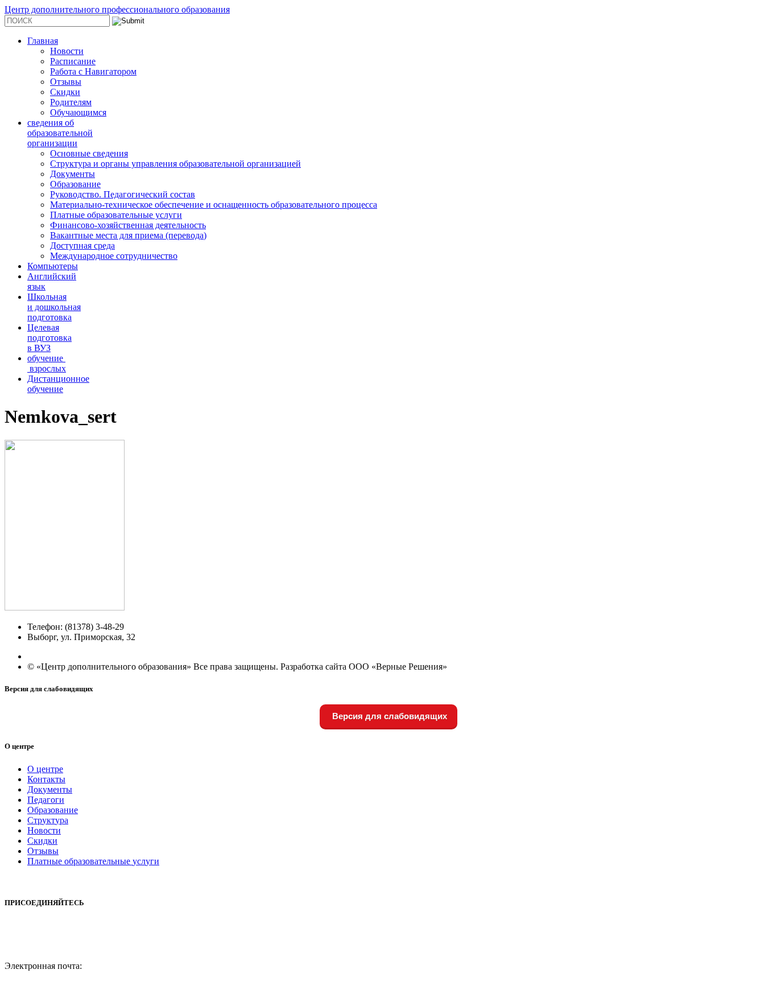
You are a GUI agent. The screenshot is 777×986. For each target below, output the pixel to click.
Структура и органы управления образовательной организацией (175, 163)
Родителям (71, 102)
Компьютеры (52, 266)
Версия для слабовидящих (388, 716)
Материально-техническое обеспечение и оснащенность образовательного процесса (213, 204)
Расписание (73, 61)
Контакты (46, 779)
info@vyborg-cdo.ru (41, 976)
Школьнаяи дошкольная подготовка (54, 307)
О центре (45, 769)
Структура (47, 820)
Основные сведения (89, 153)
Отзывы (65, 81)
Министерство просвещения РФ (67, 880)
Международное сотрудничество (113, 256)
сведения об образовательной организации (60, 133)
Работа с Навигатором (93, 71)
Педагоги (45, 800)
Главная (42, 41)
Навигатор (25, 955)
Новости (67, 51)
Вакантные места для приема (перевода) (128, 235)
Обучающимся (78, 112)
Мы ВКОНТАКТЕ (41, 925)
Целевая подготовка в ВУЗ (49, 338)
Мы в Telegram (33, 935)
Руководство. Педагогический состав (122, 194)
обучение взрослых (46, 363)
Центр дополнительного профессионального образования (117, 9)
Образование (75, 184)
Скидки (65, 92)
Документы (72, 174)
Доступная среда (82, 245)
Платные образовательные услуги (116, 215)
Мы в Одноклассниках (49, 945)
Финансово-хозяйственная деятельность (128, 225)
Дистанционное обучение (58, 384)
